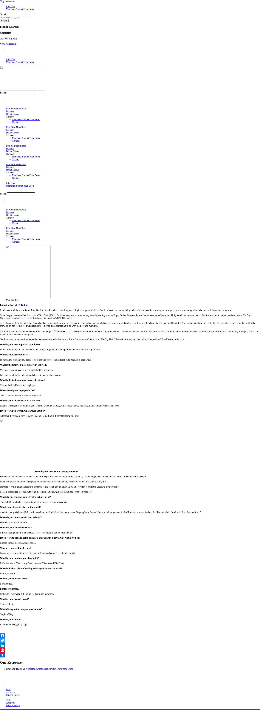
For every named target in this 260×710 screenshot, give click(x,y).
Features (10, 111)
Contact (15, 122)
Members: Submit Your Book (26, 119)
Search (3, 14)
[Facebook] (130, 635)
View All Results (8, 43)
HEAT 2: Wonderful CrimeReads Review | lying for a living (44, 669)
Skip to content (7, 1)
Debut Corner (12, 114)
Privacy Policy (13, 695)
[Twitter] (130, 640)
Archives (10, 692)
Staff (8, 689)
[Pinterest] (130, 650)
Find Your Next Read (16, 108)
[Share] (130, 655)
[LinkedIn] (130, 645)
